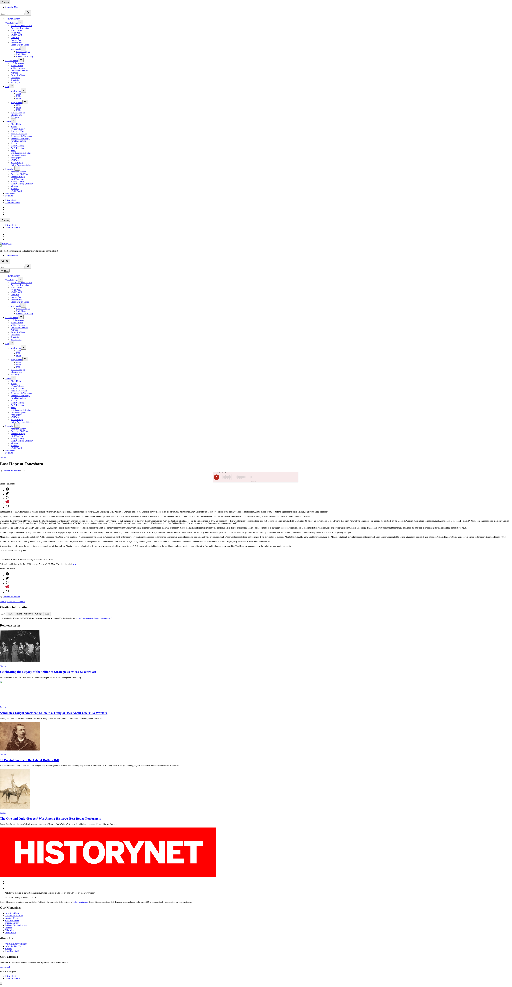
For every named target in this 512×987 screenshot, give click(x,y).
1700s (18, 105)
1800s (18, 98)
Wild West (15, 160)
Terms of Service (12, 203)
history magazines (80, 902)
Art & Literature (17, 148)
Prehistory (15, 117)
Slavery (14, 126)
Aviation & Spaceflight (20, 138)
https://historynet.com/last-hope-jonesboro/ (93, 618)
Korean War (16, 40)
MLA (10, 614)
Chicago (38, 614)
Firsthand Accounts (19, 134)
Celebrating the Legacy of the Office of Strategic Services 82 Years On (48, 671)
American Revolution (20, 28)
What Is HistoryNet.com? (16, 944)
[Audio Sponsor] (276, 477)
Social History (17, 162)
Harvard (18, 614)
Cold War (15, 37)
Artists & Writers (18, 75)
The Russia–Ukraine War (21, 25)
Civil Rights (21, 54)
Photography (16, 158)
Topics (8, 121)
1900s (18, 96)
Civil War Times (17, 179)
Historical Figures (18, 155)
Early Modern (16, 102)
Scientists (15, 80)
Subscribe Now (11, 7)
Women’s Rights (23, 51)
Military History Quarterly (22, 184)
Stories (3, 457)
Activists (14, 73)
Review (3, 707)
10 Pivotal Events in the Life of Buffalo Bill (29, 760)
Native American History (21, 165)
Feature (3, 813)
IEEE (47, 614)
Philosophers (16, 82)
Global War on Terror (20, 45)
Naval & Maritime (18, 141)
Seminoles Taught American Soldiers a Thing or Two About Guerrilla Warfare (53, 713)
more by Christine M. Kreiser (12, 601)
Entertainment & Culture (21, 153)
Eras (7, 86)
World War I (16, 33)
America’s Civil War (19, 174)
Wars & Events (11, 23)
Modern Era (16, 91)
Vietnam (14, 186)
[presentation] (20, 22)
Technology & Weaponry (21, 136)
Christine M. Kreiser (11, 470)
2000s (18, 93)
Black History (16, 124)
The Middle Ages (18, 112)
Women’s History (18, 129)
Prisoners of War (18, 131)
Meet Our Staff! (12, 951)
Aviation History (18, 176)
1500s (18, 110)
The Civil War (17, 30)
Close (6, 2)
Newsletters (10, 193)
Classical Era (16, 115)
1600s (18, 108)
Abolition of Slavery (24, 56)
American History (18, 172)
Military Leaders (18, 68)
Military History (17, 146)
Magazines (9, 169)
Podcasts (9, 196)
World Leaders (17, 65)
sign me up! (5, 967)
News (13, 150)
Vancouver (28, 614)
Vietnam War (16, 42)
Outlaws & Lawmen (19, 70)
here (74, 564)
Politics (14, 143)
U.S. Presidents (17, 63)
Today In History (12, 19)
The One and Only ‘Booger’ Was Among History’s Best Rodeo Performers (50, 818)
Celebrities (15, 77)
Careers (8, 948)
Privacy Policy (11, 200)
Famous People (11, 60)
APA (3, 614)
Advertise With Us (13, 946)
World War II (16, 35)
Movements (16, 49)
